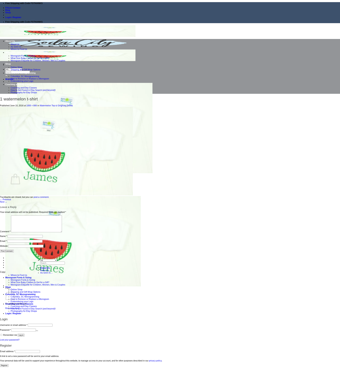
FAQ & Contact (12, 8)
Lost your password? (10, 340)
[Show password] (37, 330)
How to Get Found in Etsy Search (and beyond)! (33, 90)
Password (5, 330)
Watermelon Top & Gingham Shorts (56, 105)
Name (3, 236)
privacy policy (155, 361)
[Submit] (6, 75)
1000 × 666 (31, 105)
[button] (13, 17)
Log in (21, 335)
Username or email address (13, 325)
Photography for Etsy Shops (24, 92)
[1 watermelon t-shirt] (66, 195)
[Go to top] (41, 256)
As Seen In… (17, 47)
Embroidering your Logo (22, 81)
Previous (5, 199)
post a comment (41, 197)
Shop (8, 12)
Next (3, 202)
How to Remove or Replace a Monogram (30, 79)
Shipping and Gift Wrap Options (25, 70)
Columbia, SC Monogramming (20, 73)
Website (4, 246)
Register (4, 365)
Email (3, 241)
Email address (7, 351)
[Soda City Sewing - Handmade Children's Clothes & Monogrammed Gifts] (67, 48)
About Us (10, 41)
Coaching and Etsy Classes (19, 84)
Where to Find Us (19, 49)
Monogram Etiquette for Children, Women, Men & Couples (38, 60)
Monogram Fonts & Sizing (18, 52)
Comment (5, 231)
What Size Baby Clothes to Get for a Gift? (30, 58)
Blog (7, 10)
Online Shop (16, 67)
